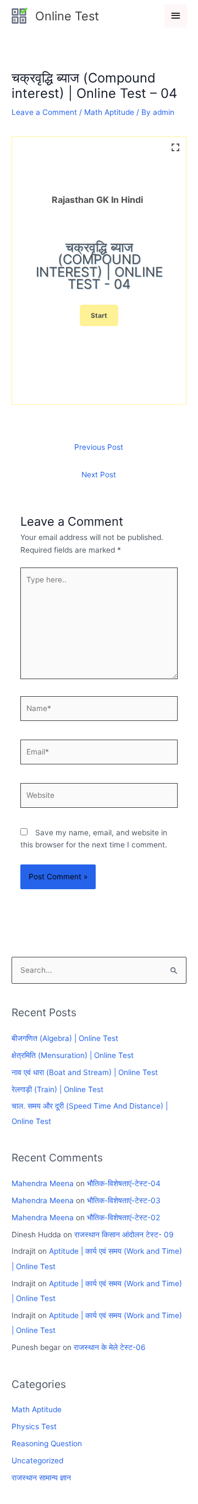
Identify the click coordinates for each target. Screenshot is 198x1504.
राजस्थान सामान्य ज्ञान (41, 1477)
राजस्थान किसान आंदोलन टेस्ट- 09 (124, 1234)
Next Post (98, 474)
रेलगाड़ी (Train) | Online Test (57, 1089)
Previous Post (98, 447)
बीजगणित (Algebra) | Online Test (65, 1038)
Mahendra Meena (43, 1183)
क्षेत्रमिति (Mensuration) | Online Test (73, 1055)
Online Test (67, 16)
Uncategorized (37, 1460)
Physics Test (34, 1426)
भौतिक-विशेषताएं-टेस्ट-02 (123, 1217)
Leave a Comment (44, 112)
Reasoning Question (47, 1443)
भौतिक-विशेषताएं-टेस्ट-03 (124, 1200)
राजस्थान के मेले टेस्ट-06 (110, 1347)
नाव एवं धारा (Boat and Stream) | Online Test (85, 1072)
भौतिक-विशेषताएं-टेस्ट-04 (124, 1183)
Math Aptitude (109, 112)
